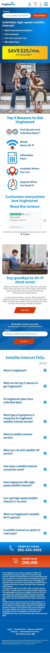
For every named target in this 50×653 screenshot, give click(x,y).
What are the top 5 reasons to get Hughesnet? (20, 384)
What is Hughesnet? (15, 370)
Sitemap (14, 631)
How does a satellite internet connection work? (20, 467)
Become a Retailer (35, 629)
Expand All (43, 363)
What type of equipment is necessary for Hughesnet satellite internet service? (18, 418)
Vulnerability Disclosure (29, 631)
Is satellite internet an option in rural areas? (21, 531)
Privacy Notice (20, 629)
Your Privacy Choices (24, 634)
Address (6, 11)
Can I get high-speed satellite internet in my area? (20, 499)
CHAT (35, 5)
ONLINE (30, 562)
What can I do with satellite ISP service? (21, 451)
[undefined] (29, 4)
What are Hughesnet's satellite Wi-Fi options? (21, 515)
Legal (9, 629)
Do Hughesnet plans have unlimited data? (18, 400)
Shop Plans (25, 310)
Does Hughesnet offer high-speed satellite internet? (19, 483)
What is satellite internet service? (17, 435)
